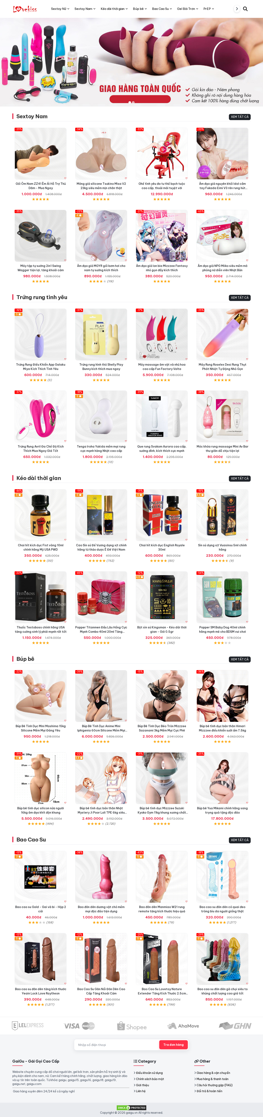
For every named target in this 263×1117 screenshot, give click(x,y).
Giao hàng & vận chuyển (213, 1073)
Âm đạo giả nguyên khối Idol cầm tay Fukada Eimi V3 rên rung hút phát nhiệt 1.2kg (222, 188)
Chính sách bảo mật (150, 1079)
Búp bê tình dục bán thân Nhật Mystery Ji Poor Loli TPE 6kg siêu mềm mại (101, 812)
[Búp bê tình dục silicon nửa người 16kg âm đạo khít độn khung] (40, 778)
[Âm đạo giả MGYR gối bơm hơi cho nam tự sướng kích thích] (101, 236)
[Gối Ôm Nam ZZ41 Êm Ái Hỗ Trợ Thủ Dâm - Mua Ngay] (40, 153)
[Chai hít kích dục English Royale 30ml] (162, 515)
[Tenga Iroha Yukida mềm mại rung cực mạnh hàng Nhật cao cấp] (101, 416)
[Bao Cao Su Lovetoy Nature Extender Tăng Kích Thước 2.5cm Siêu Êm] (162, 959)
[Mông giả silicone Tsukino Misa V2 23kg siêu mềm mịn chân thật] (101, 153)
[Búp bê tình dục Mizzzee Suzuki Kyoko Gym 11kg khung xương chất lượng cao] (162, 778)
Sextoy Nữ (58, 9)
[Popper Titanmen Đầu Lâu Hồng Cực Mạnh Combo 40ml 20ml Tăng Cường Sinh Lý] (101, 597)
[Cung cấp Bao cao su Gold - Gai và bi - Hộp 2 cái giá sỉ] (40, 877)
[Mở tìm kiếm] (245, 9)
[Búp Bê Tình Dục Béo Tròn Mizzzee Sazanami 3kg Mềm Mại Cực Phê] (162, 696)
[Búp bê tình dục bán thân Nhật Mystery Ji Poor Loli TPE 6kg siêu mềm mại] (101, 778)
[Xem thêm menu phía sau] (237, 8)
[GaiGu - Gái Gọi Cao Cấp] (25, 9)
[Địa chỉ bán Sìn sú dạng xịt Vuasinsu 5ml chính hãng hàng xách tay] (222, 515)
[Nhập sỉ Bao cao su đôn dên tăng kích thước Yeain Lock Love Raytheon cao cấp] (40, 959)
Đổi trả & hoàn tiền (209, 1091)
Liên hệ (141, 1091)
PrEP (207, 9)
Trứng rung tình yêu (41, 297)
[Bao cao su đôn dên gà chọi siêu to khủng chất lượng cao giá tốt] (222, 959)
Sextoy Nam (32, 116)
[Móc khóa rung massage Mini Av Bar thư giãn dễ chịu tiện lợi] (222, 416)
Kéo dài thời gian (38, 478)
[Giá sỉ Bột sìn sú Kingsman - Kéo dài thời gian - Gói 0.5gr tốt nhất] (162, 597)
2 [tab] (133, 102)
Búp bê (25, 659)
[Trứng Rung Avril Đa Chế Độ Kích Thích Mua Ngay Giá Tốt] (40, 416)
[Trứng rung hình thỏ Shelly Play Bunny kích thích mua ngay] (101, 334)
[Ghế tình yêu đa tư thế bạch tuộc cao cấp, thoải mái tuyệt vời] (162, 153)
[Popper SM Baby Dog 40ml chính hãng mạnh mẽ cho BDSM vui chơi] (222, 597)
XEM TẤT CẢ (240, 117)
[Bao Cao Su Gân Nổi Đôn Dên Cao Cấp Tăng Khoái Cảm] (101, 959)
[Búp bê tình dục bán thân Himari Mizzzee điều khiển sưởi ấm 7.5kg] (222, 696)
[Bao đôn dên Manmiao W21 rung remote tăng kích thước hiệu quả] (162, 877)
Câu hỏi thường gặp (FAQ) (215, 1085)
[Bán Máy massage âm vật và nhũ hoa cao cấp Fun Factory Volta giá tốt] (162, 334)
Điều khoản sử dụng (149, 1073)
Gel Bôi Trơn (186, 9)
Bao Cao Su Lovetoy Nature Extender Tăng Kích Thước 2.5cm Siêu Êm (162, 993)
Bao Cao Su (31, 839)
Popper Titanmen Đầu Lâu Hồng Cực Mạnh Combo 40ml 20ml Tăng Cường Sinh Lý (101, 632)
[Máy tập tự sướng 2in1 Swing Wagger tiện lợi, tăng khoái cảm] (40, 236)
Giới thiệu (142, 1085)
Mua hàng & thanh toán (212, 1079)
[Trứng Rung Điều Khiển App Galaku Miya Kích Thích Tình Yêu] (40, 334)
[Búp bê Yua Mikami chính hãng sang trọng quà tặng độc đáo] (222, 778)
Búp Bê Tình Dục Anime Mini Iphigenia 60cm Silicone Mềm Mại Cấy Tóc (101, 730)
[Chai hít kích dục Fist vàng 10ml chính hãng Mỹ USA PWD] (40, 515)
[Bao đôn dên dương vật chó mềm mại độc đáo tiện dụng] (101, 877)
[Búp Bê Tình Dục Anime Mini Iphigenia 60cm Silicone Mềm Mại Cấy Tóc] (101, 696)
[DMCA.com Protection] (131, 1107)
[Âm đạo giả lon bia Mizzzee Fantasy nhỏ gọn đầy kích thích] (162, 236)
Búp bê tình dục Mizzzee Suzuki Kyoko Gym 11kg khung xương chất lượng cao (162, 812)
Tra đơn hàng (173, 1045)
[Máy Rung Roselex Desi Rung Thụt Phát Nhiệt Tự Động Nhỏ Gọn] (222, 334)
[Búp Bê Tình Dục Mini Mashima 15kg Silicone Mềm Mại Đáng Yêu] (40, 696)
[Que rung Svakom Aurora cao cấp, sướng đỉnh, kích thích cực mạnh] (162, 416)
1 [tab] (129, 102)
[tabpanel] (131, 62)
